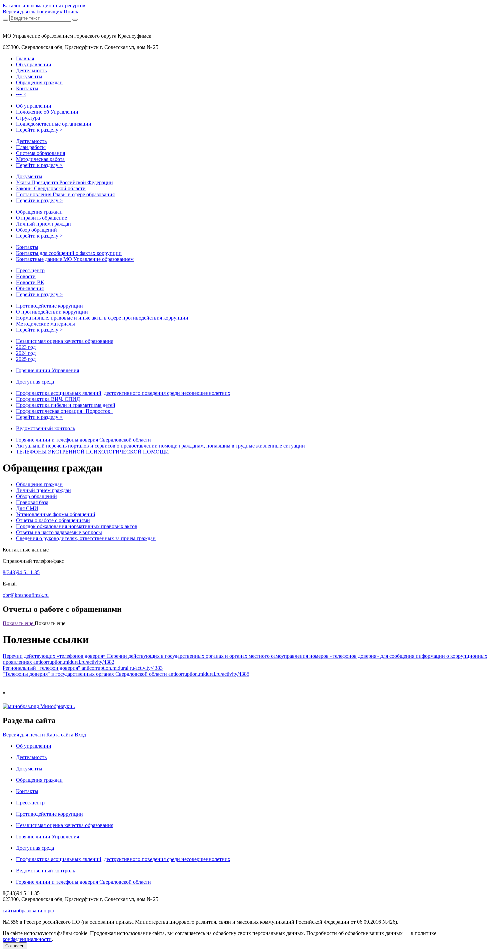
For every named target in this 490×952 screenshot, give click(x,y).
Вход (80, 734)
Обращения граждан (39, 212)
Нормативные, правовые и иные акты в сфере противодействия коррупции (102, 318)
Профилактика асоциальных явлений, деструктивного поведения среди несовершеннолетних (123, 393)
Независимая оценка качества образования (64, 341)
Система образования (40, 153)
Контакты (27, 247)
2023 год (26, 347)
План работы (31, 147)
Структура (28, 118)
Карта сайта (59, 734)
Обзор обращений (36, 230)
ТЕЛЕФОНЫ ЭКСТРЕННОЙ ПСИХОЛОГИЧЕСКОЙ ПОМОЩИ (92, 452)
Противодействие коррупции (49, 306)
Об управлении (33, 106)
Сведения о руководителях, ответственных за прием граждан (86, 538)
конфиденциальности (27, 939)
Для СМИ (27, 508)
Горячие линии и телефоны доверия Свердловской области (83, 440)
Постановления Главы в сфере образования (65, 194)
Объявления (30, 288)
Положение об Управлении (47, 112)
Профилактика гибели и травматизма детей (65, 405)
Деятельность (31, 141)
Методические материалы (45, 324)
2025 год (26, 359)
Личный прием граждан (43, 224)
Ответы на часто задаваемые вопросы (59, 532)
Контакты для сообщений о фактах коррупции (69, 253)
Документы (29, 176)
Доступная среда (35, 382)
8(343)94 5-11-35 (21, 572)
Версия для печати (24, 734)
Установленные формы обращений (55, 514)
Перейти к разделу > (39, 130)
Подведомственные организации (53, 124)
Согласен (14, 945)
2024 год (26, 353)
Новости (26, 276)
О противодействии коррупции (52, 312)
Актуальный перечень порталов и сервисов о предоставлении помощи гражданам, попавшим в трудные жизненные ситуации (160, 446)
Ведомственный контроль (45, 428)
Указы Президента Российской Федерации (64, 182)
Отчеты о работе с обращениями (53, 520)
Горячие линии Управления (47, 370)
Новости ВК (30, 282)
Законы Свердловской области (51, 188)
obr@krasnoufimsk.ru (26, 595)
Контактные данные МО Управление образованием (75, 259)
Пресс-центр (30, 270)
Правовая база (32, 502)
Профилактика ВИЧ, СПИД (48, 399)
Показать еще (19, 623)
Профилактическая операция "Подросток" (64, 411)
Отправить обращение (41, 218)
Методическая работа (40, 159)
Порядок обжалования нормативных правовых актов (76, 526)
